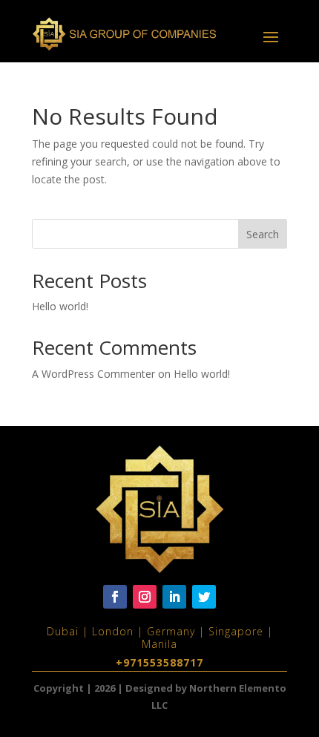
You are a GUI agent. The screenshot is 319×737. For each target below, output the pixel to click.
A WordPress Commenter (93, 374)
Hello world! (60, 306)
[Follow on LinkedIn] (174, 597)
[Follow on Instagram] (145, 597)
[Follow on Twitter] (204, 597)
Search (262, 234)
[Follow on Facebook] (115, 597)
